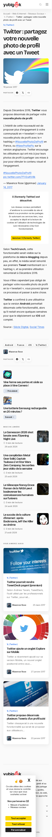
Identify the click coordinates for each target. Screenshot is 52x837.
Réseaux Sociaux (36, 13)
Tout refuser (18, 824)
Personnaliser (18, 830)
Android (9, 345)
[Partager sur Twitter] (23, 93)
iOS (30, 345)
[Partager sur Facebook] (17, 93)
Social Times (37, 327)
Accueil (6, 13)
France (20, 345)
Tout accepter (18, 818)
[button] (40, 4)
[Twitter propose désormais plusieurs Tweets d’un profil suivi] (26, 694)
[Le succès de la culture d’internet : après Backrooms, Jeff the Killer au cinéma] (43, 519)
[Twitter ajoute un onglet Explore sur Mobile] (26, 627)
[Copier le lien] (29, 93)
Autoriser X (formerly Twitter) (26, 238)
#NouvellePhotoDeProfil (29, 141)
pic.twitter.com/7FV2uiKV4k (19, 176)
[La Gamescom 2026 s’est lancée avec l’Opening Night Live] (43, 436)
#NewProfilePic (25, 145)
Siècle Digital (20, 327)
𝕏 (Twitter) (9, 17)
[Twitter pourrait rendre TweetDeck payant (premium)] (26, 560)
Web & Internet (19, 13)
